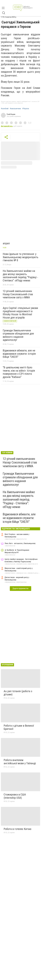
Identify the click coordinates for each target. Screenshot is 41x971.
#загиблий (4, 109)
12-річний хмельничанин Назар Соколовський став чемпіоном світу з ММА (18, 294)
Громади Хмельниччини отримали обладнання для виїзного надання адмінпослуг (18, 335)
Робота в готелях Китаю (17, 829)
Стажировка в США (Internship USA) (15, 796)
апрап (6, 243)
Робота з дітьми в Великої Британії (19, 727)
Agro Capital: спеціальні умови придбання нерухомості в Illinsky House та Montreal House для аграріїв (20, 312)
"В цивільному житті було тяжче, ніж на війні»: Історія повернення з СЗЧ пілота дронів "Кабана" (19, 372)
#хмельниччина (15, 109)
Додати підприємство (20, 588)
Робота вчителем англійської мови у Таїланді (20, 761)
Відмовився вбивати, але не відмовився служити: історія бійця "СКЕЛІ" (19, 353)
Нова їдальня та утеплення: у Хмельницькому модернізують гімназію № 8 (20, 257)
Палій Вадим (11, 114)
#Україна (25, 109)
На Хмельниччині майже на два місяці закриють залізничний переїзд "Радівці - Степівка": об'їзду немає (20, 275)
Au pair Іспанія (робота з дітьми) (18, 693)
